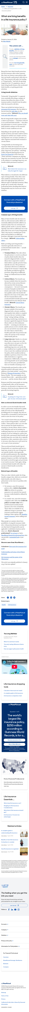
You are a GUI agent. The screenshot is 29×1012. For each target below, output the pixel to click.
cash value (14, 111)
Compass (6, 967)
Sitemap (3, 992)
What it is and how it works (11, 641)
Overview (5, 957)
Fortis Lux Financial (7, 154)
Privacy (3, 999)
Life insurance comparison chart (13, 695)
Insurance (10, 6)
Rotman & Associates (14, 373)
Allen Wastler (6, 41)
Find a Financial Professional (14, 779)
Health (4, 605)
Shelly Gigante (4, 851)
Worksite (5, 963)
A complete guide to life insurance (13, 693)
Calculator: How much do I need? (13, 690)
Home (3, 6)
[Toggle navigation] (26, 2)
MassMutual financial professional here (12, 535)
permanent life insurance (8, 109)
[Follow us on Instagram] (18, 909)
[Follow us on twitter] (14, 597)
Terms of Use (4, 996)
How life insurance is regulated (10, 849)
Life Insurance (12, 605)
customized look (14, 537)
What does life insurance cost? (12, 803)
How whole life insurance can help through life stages (17, 170)
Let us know (14, 533)
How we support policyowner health (14, 649)
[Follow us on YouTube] (15, 909)
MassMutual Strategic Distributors (12, 960)
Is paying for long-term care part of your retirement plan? (17, 398)
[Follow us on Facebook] (8, 597)
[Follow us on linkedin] (11, 597)
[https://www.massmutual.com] (9, 2)
